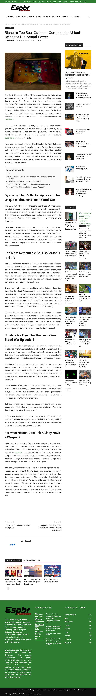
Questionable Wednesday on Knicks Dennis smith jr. (83, 144)
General (55, 17)
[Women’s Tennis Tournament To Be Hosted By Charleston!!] (69, 95)
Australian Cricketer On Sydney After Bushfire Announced (69, 299)
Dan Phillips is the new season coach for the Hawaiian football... (83, 179)
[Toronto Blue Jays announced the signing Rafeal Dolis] (39, 625)
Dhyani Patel (69, 78)
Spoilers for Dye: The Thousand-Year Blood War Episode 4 (28, 184)
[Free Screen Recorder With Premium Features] (69, 131)
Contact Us (10, 17)
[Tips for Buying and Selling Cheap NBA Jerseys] (85, 374)
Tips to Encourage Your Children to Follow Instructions (83, 156)
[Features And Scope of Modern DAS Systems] (71, 374)
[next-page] (9, 588)
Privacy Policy (67, 690)
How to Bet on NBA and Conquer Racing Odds (17, 526)
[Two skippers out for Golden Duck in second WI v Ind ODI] (85, 333)
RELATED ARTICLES (13, 560)
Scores (35, 1)
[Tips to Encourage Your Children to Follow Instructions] (69, 156)
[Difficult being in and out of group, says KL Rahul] (85, 266)
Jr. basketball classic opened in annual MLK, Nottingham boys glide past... (85, 233)
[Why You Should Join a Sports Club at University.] (85, 245)
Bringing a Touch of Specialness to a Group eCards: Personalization (13, 581)
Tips (85, 1)
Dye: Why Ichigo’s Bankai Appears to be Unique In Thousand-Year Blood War (31, 177)
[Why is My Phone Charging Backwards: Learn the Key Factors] (71, 216)
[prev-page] (6, 588)
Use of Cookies (41, 690)
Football (30, 17)
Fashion (67, 314)
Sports (64, 17)
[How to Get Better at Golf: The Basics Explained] (85, 354)
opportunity (9, 138)
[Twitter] (12, 45)
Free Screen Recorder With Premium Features (83, 131)
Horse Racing (75, 17)
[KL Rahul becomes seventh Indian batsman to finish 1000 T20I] (71, 266)
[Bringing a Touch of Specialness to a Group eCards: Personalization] (13, 571)
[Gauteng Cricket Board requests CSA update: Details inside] (39, 628)
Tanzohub (9, 119)
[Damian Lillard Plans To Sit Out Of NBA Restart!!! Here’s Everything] (69, 191)
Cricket (46, 17)
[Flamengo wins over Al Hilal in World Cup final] (39, 641)
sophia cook (11, 40)
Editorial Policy (29, 690)
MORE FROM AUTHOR (32, 560)
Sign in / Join (27, 1)
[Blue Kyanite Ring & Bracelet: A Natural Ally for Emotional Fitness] (71, 311)
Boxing (38, 17)
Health (60, 1)
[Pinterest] (17, 45)
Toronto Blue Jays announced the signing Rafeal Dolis (53, 616)
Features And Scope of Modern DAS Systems (71, 383)
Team (84, 690)
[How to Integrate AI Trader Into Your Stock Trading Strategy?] (85, 311)
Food (54, 1)
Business (41, 1)
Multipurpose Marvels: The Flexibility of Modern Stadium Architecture (50, 527)
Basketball (20, 17)
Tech (66, 220)
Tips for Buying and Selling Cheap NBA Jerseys (85, 383)
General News (15, 24)
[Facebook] (7, 45)
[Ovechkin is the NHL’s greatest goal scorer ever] (71, 333)
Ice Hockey (68, 337)
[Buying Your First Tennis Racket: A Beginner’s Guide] (71, 245)
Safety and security (76, 1)
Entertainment (84, 357)
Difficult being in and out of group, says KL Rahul (85, 274)
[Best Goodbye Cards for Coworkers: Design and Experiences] (33, 571)
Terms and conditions (55, 690)
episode (18, 452)
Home (7, 24)
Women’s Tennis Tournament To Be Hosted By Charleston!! (83, 95)
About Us (77, 690)
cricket (67, 269)
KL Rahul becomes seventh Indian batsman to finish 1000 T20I (71, 276)
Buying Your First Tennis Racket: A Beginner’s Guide (70, 254)
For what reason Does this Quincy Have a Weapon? (25, 187)
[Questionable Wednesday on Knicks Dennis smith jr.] (69, 144)
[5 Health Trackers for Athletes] (69, 106)
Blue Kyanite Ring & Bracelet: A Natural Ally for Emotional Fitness (70, 321)
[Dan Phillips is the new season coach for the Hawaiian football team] (69, 179)
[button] (88, 17)
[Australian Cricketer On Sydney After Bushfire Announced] (71, 288)
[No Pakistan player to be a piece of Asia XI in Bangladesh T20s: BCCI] (71, 354)
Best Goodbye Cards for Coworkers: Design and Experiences (32, 581)
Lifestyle (65, 1)
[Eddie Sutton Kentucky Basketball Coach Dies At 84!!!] (78, 59)
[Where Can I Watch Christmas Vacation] (52, 571)
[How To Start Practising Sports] (69, 169)
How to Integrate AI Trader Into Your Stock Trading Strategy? (85, 321)
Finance (48, 1)
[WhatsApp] (23, 45)
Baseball (82, 378)
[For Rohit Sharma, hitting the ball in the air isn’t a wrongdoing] (85, 288)
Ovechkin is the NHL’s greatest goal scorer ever (70, 342)
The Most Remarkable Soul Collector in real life (23, 181)
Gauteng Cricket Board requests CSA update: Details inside (53, 628)
